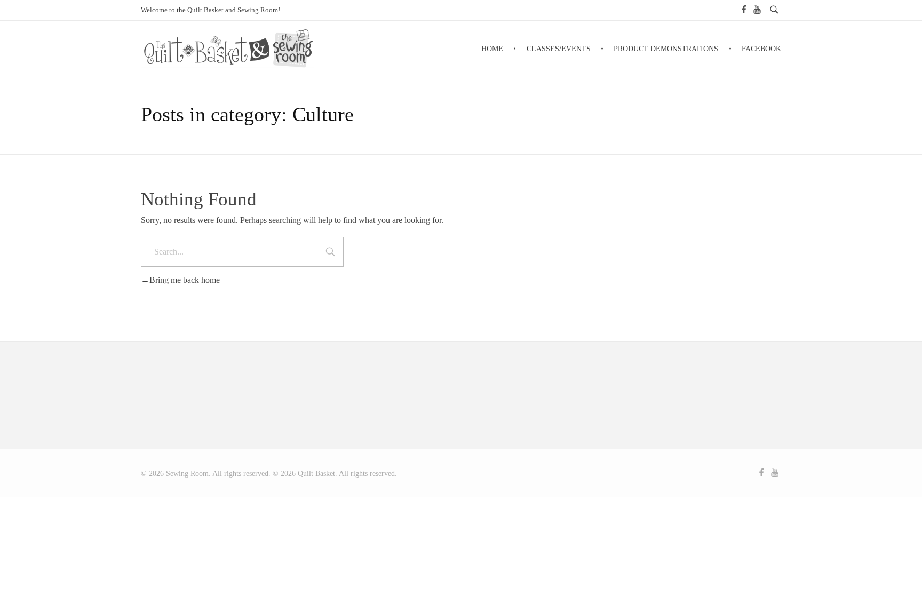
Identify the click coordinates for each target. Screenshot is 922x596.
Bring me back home (184, 279)
